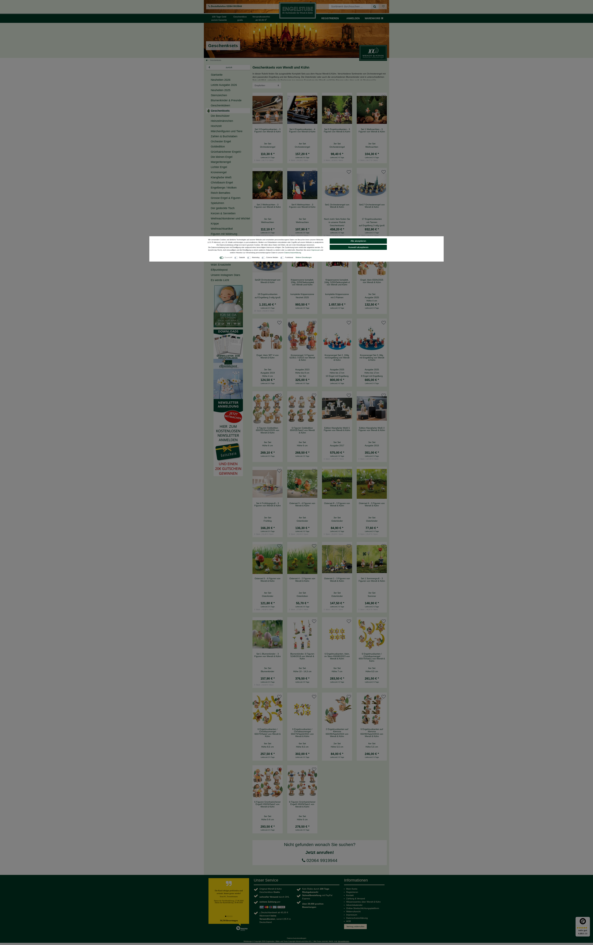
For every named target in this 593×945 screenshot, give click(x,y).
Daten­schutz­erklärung (292, 253)
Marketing (255, 257)
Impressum (315, 250)
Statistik (242, 257)
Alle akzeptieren (358, 241)
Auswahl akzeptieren (358, 247)
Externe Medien (272, 257)
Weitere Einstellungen (304, 257)
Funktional (289, 257)
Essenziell (228, 257)
